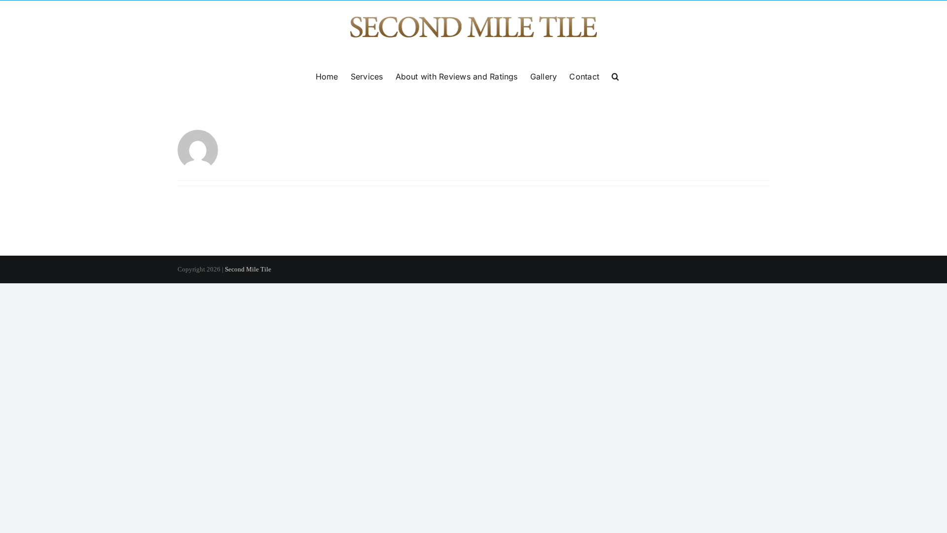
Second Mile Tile (248, 269)
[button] (615, 76)
